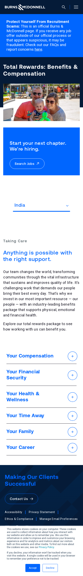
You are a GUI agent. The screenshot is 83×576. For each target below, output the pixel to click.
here (38, 49)
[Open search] (65, 7)
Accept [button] (33, 568)
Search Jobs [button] (25, 163)
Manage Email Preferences (59, 519)
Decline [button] (50, 568)
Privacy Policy (46, 547)
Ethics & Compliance (19, 519)
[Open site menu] (74, 7)
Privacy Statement (42, 512)
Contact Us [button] (20, 499)
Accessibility (13, 512)
